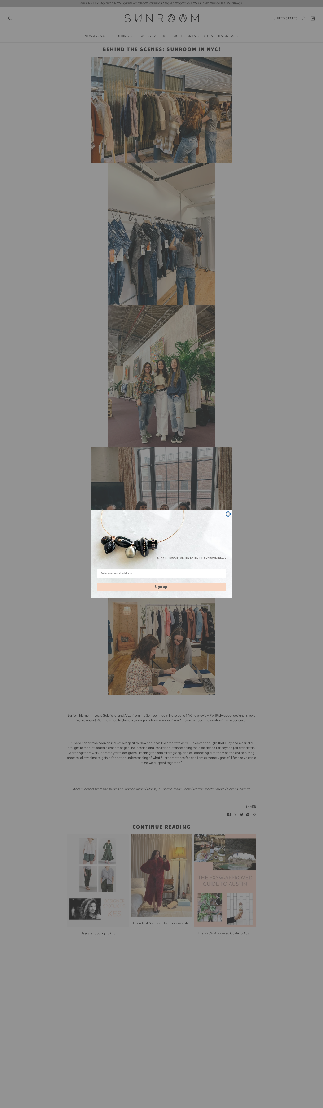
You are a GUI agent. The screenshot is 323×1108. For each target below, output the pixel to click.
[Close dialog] (228, 514)
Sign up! (161, 587)
